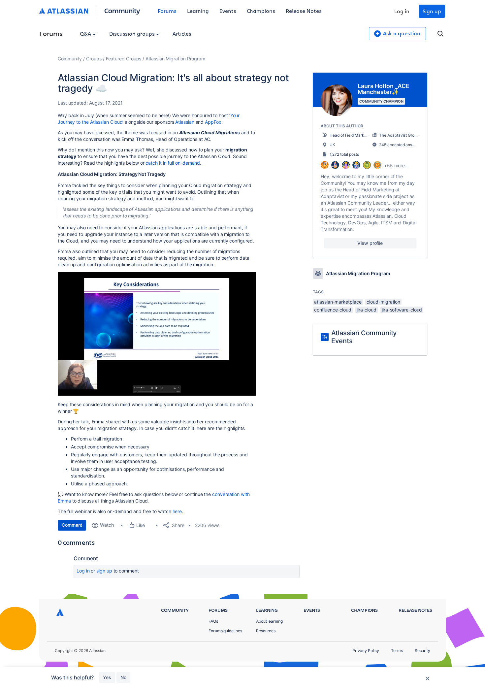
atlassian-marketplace (337, 302)
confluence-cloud (332, 309)
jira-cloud (366, 309)
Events (227, 10)
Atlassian (184, 122)
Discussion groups (132, 33)
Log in (401, 11)
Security (422, 650)
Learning (198, 10)
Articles (182, 33)
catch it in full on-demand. (173, 163)
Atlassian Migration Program (175, 58)
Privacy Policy (365, 650)
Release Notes (304, 10)
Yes (107, 677)
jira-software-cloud (402, 309)
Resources (265, 630)
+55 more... (396, 165)
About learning (269, 621)
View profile (370, 243)
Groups (94, 58)
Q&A (86, 33)
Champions (261, 10)
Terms (397, 650)
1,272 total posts (344, 154)
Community (122, 10)
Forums (167, 10)
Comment (72, 525)
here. (178, 511)
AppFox (213, 122)
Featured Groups (124, 58)
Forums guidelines (225, 630)
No (123, 677)
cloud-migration (383, 302)
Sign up (432, 11)
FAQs (213, 621)
